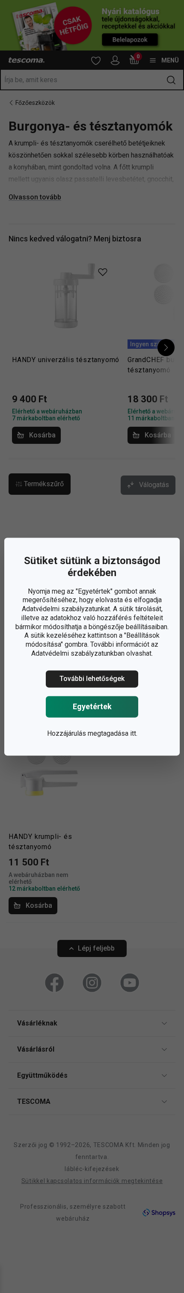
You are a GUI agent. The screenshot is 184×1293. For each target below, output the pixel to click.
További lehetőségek (92, 679)
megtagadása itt (112, 733)
